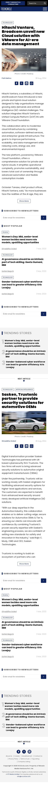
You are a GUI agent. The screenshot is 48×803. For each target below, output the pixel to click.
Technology (8, 23)
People (5, 232)
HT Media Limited (13, 774)
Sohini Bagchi (8, 271)
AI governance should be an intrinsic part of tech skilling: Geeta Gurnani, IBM (23, 262)
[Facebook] (16, 83)
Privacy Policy (13, 759)
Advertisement (27, 756)
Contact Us (38, 756)
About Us (9, 756)
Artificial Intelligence (24, 389)
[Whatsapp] (31, 83)
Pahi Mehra (6, 78)
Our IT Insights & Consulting (13, 3)
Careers (17, 756)
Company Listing (24, 762)
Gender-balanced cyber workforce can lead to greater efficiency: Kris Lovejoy (22, 284)
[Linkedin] (26, 83)
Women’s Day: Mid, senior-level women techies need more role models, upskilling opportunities (20, 239)
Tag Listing (35, 759)
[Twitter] (21, 83)
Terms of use (24, 759)
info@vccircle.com (24, 776)
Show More (24, 201)
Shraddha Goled (9, 248)
